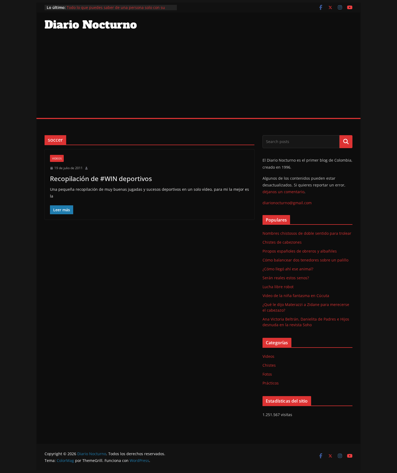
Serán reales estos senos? (286, 277)
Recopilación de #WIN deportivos (101, 178)
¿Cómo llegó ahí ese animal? (288, 268)
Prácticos (271, 383)
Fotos (267, 374)
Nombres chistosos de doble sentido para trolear (307, 233)
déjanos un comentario (283, 191)
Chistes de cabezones (282, 242)
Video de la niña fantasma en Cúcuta (296, 295)
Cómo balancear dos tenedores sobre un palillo (305, 260)
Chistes (269, 365)
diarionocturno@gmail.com (287, 202)
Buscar (345, 142)
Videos (57, 158)
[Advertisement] (198, 77)
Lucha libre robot (278, 286)
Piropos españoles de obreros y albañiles (300, 251)
